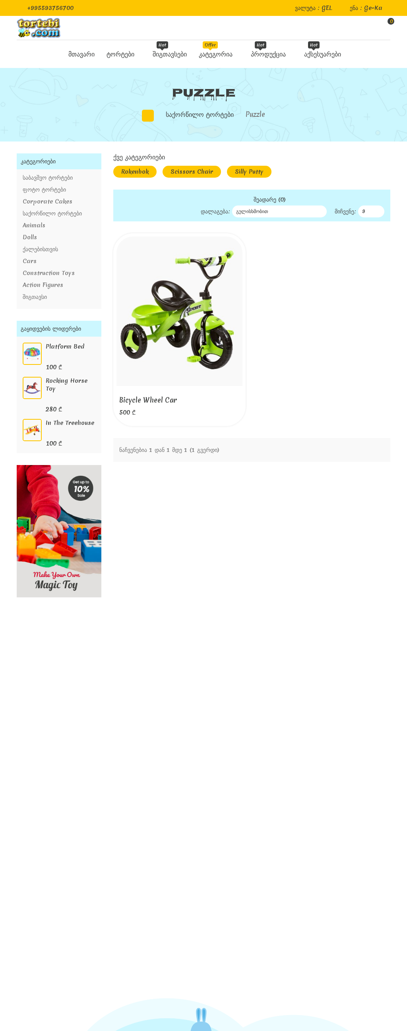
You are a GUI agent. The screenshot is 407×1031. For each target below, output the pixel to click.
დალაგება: (215, 211)
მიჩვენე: (345, 211)
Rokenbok (135, 172)
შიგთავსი (35, 297)
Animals (34, 225)
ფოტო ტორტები (44, 190)
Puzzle (255, 114)
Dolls (30, 237)
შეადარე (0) (270, 199)
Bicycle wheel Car (148, 400)
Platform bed (65, 347)
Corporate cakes (47, 201)
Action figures (43, 285)
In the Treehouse (70, 423)
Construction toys (49, 273)
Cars (30, 261)
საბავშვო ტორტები (48, 178)
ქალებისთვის (40, 249)
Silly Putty (249, 172)
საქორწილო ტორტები (200, 114)
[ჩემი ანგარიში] (369, 28)
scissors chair (192, 172)
